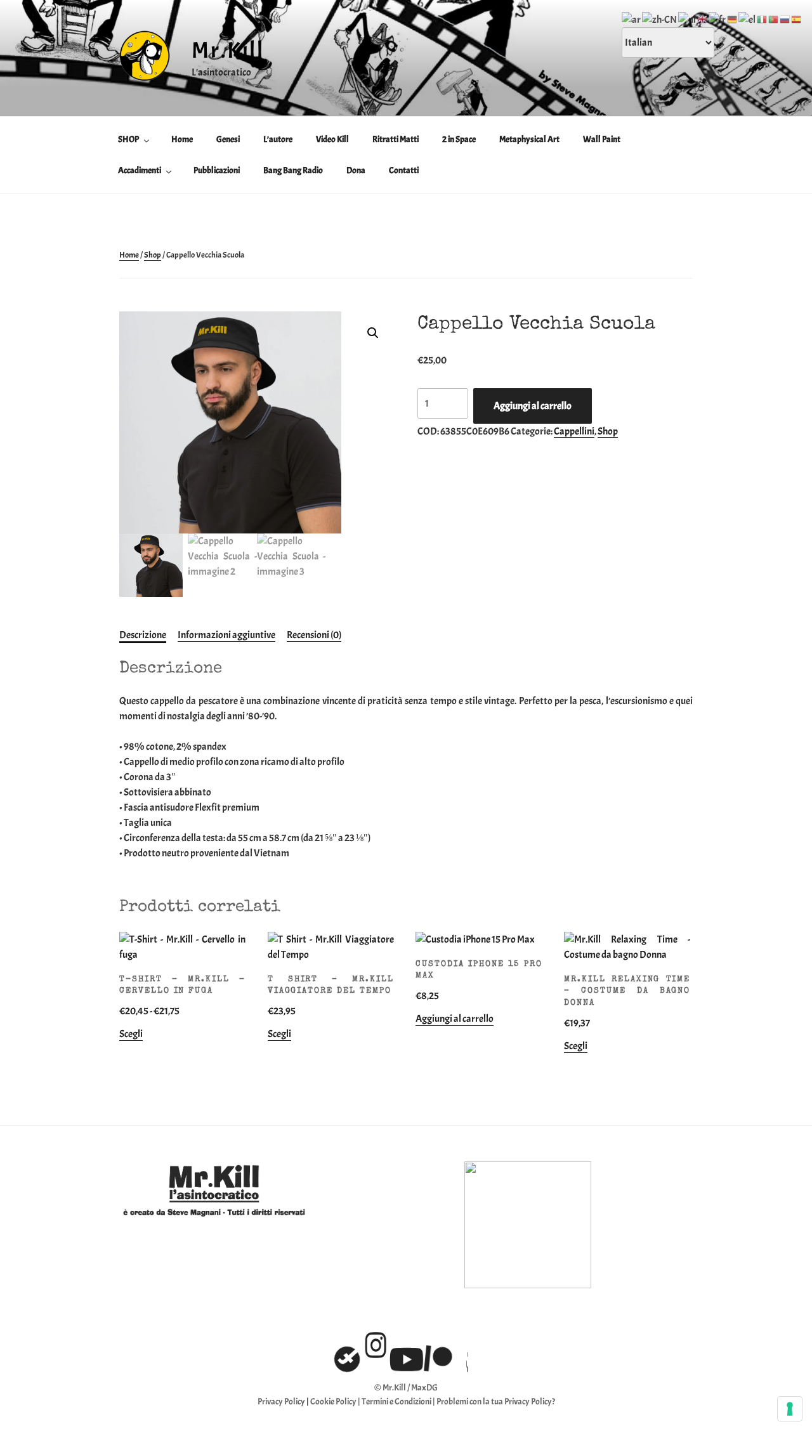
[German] (732, 17)
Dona (355, 170)
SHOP (128, 139)
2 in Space (459, 139)
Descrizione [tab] (142, 635)
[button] (373, 333)
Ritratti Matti (395, 139)
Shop (152, 255)
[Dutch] (687, 17)
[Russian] (785, 17)
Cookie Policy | (336, 1401)
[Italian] (762, 17)
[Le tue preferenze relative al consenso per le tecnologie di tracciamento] (790, 1409)
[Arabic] (632, 17)
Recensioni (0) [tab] (314, 635)
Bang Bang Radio (293, 170)
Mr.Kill (228, 50)
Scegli (131, 1034)
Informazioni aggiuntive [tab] (226, 635)
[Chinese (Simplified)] (660, 17)
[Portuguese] (774, 17)
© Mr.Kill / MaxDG (406, 1387)
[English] (703, 17)
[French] (718, 17)
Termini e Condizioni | (399, 1401)
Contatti (404, 170)
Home (182, 139)
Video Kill (332, 139)
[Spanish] (796, 17)
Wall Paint (601, 139)
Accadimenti (139, 170)
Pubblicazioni (216, 170)
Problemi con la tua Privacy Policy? (495, 1401)
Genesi (228, 139)
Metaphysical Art (529, 139)
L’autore (277, 139)
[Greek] (747, 17)
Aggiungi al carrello (533, 406)
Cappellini (574, 431)
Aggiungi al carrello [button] (455, 1018)
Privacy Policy (281, 1401)
